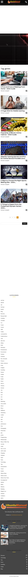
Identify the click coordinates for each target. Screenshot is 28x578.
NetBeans (3, 410)
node (2, 417)
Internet (2, 388)
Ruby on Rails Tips (5, 441)
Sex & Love (3, 448)
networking (3, 412)
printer (2, 435)
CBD (2, 329)
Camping (3, 318)
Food (2, 365)
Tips (2, 464)
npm (2, 419)
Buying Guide (4, 316)
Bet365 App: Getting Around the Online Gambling (17, 533)
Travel (2, 468)
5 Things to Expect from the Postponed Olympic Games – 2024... (11, 206)
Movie (2, 405)
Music (2, 408)
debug (2, 343)
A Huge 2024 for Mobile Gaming (13, 111)
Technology (3, 462)
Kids (2, 392)
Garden (2, 374)
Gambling (3, 370)
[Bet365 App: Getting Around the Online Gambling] (4, 535)
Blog (2, 311)
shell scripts (3, 450)
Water (2, 484)
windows (2, 493)
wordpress (3, 495)
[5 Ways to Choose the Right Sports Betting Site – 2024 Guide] (14, 172)
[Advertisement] (14, 19)
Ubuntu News (3, 473)
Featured (3, 356)
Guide (2, 376)
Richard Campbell (5, 91)
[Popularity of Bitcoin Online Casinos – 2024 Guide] (14, 124)
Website (2, 486)
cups (2, 338)
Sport (2, 457)
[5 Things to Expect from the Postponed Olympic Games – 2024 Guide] (14, 196)
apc (1, 304)
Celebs (2, 331)
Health (2, 379)
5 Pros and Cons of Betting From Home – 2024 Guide (13, 88)
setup (2, 446)
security (2, 444)
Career (2, 325)
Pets (2, 426)
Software (3, 455)
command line (4, 334)
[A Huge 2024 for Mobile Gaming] (14, 102)
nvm (2, 421)
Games (2, 372)
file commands (4, 358)
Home (2, 66)
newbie (2, 414)
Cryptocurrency (4, 336)
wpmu (2, 498)
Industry (2, 385)
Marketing (3, 401)
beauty (2, 309)
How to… (3, 383)
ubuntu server (4, 475)
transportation (4, 466)
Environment (3, 352)
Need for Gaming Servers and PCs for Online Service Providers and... (13, 157)
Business (3, 313)
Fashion (2, 354)
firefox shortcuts (4, 363)
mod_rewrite (3, 403)
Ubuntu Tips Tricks (5, 477)
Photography (3, 428)
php (1, 432)
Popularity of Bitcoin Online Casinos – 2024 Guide (11, 133)
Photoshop (3, 430)
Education (3, 347)
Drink (2, 345)
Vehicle (2, 482)
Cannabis (3, 320)
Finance (2, 361)
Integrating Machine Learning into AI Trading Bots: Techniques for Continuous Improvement (18, 527)
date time (3, 340)
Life (1, 396)
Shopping (3, 453)
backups (2, 307)
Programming (3, 437)
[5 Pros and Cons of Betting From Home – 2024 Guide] (14, 78)
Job (1, 390)
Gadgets (2, 367)
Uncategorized (4, 480)
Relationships (4, 439)
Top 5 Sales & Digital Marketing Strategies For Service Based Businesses (17, 541)
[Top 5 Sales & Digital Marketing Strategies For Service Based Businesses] (4, 542)
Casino (2, 327)
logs (2, 399)
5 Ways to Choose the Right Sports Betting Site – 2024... (13, 181)
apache (2, 302)
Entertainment (4, 349)
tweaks (2, 471)
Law (1, 394)
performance (3, 423)
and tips (2, 300)
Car (1, 322)
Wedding (2, 489)
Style (2, 459)
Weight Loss (3, 491)
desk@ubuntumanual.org (16, 515)
